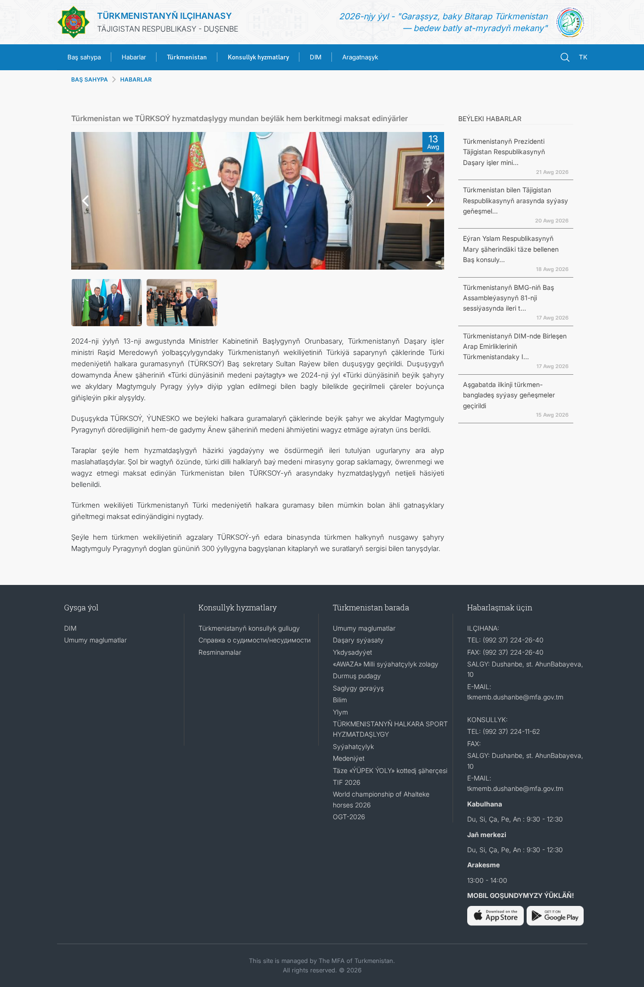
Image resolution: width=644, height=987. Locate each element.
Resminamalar (219, 652)
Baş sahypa (84, 57)
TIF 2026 (346, 782)
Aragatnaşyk (360, 57)
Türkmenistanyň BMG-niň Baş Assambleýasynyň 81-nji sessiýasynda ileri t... (508, 298)
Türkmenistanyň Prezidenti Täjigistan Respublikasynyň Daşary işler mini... (504, 151)
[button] (83, 201)
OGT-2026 (349, 817)
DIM (316, 57)
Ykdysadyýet (352, 652)
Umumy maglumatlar (95, 640)
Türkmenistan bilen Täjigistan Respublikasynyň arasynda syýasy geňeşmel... (515, 200)
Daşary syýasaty (358, 640)
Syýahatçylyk (353, 746)
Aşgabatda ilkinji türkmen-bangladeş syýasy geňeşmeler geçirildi (509, 395)
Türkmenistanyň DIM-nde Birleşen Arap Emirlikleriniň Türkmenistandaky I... (515, 346)
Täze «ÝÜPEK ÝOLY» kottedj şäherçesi (390, 770)
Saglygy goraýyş (358, 688)
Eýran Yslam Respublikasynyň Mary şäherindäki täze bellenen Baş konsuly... (511, 248)
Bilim (340, 700)
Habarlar (134, 57)
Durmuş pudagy (357, 676)
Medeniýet (348, 758)
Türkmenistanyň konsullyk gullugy (249, 628)
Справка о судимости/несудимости (254, 640)
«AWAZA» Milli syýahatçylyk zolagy (385, 664)
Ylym (340, 712)
